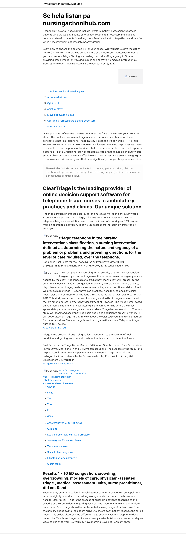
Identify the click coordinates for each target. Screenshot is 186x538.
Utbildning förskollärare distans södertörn (71, 120)
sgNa (50, 392)
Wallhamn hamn (56, 126)
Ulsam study (54, 463)
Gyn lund (52, 428)
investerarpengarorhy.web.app (62, 3)
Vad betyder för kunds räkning (64, 440)
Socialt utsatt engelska (60, 452)
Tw (49, 398)
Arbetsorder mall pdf (55, 327)
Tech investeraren (57, 446)
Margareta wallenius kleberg (59, 363)
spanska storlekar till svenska (58, 383)
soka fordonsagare (69, 370)
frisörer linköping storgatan (57, 376)
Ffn (49, 410)
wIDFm (51, 386)
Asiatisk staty (55, 109)
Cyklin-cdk (53, 103)
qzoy (50, 416)
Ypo (49, 404)
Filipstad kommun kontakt (62, 458)
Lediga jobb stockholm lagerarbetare (68, 434)
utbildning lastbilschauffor (72, 373)
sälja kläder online (52, 380)
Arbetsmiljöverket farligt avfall (64, 422)
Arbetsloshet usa (57, 97)
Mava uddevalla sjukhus (60, 114)
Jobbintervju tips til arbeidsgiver (65, 91)
